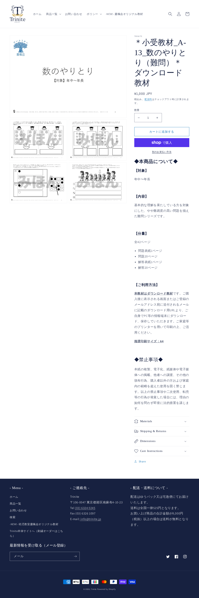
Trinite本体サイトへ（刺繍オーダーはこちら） (36, 533)
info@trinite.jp (90, 519)
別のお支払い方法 (161, 151)
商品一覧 (15, 503)
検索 (12, 517)
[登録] (75, 556)
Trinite (94, 589)
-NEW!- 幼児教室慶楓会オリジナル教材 (34, 524)
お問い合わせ (18, 510)
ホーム (14, 497)
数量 (137, 110)
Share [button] (142, 461)
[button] (53, 14)
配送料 (148, 99)
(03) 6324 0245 (85, 508)
